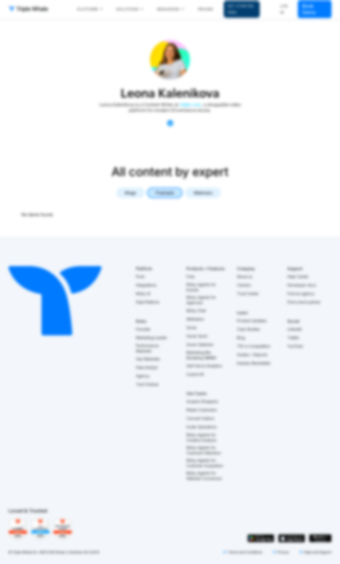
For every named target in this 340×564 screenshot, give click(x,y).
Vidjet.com (190, 105)
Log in (284, 9)
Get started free (241, 9)
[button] (90, 9)
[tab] (130, 192)
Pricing (205, 9)
